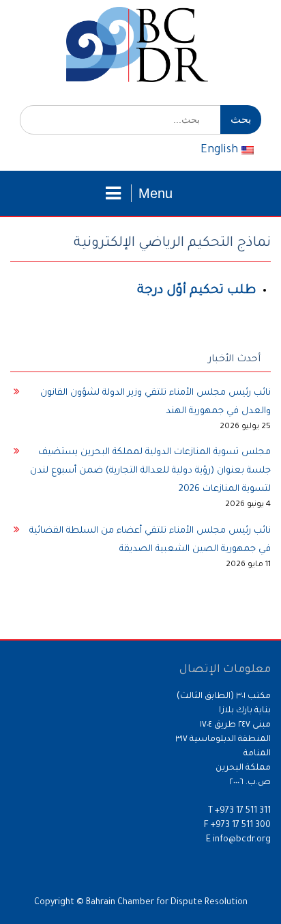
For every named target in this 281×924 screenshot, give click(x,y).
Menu (155, 193)
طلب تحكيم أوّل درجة (196, 291)
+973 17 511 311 (243, 811)
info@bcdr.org (242, 840)
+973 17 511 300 (241, 825)
